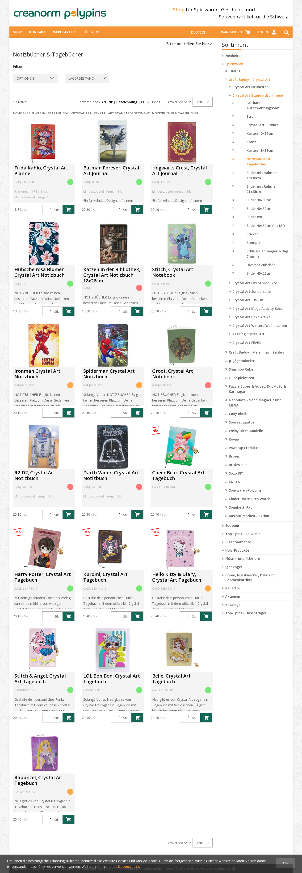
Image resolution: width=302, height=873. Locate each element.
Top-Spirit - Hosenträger (245, 613)
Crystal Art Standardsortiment (258, 95)
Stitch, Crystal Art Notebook (172, 272)
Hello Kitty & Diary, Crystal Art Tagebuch (176, 577)
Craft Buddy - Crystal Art (249, 79)
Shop (17, 32)
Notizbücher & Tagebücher (258, 161)
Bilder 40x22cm (259, 273)
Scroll (251, 116)
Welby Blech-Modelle (246, 430)
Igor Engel (233, 567)
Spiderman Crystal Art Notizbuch (109, 374)
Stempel (253, 242)
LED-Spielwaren (241, 378)
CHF (144, 102)
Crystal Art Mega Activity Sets (257, 308)
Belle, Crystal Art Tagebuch (171, 679)
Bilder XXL (255, 217)
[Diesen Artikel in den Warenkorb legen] (68, 209)
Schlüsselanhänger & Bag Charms (267, 254)
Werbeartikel (65, 32)
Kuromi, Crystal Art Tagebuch (105, 577)
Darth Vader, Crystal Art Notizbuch (111, 475)
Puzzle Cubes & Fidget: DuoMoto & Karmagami (257, 389)
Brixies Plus (238, 464)
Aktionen (232, 596)
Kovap (234, 439)
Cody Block (238, 413)
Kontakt (37, 32)
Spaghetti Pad (240, 507)
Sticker (252, 234)
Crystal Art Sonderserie (251, 291)
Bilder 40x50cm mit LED (266, 225)
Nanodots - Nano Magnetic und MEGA (255, 402)
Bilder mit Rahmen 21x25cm (262, 189)
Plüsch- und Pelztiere (242, 558)
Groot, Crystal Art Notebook (172, 374)
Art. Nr (107, 102)
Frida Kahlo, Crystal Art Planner (41, 170)
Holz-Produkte (237, 550)
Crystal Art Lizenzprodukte (254, 283)
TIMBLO (235, 71)
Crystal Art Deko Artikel (251, 317)
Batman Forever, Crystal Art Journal (111, 170)
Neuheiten (234, 55)
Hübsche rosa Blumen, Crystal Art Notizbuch (40, 272)
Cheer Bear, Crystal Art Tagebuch (178, 475)
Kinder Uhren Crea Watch (249, 499)
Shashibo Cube (241, 369)
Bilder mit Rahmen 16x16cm (262, 175)
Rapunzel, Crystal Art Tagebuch (38, 780)
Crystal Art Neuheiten (250, 87)
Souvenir (232, 525)
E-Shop (18, 113)
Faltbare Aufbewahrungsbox (263, 105)
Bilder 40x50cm (259, 208)
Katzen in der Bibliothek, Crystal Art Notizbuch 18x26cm (111, 275)
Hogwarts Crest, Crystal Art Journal (179, 170)
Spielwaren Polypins (245, 490)
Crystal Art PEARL (246, 342)
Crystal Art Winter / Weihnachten (259, 325)
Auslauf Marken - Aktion (249, 516)
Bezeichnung (126, 102)
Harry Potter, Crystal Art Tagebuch (42, 577)
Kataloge (232, 604)
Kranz (251, 142)
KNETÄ (234, 482)
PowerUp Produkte (244, 447)
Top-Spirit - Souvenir (242, 534)
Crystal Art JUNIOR (247, 300)
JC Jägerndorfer (242, 361)
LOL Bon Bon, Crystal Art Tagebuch (111, 679)
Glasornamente (238, 542)
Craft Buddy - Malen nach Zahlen (256, 352)
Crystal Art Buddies (262, 125)
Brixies (234, 456)
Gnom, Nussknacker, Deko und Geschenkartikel (250, 577)
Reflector (232, 588)
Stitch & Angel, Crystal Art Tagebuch (40, 679)
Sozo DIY (236, 473)
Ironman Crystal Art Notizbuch (37, 374)
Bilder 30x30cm (259, 200)
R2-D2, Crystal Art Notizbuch (34, 475)
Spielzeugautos (241, 422)
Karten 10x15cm (260, 133)
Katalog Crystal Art (248, 334)
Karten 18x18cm (260, 150)
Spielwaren (234, 64)
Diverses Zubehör (261, 265)
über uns (93, 32)
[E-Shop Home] (60, 13)
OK (285, 862)
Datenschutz (128, 866)
